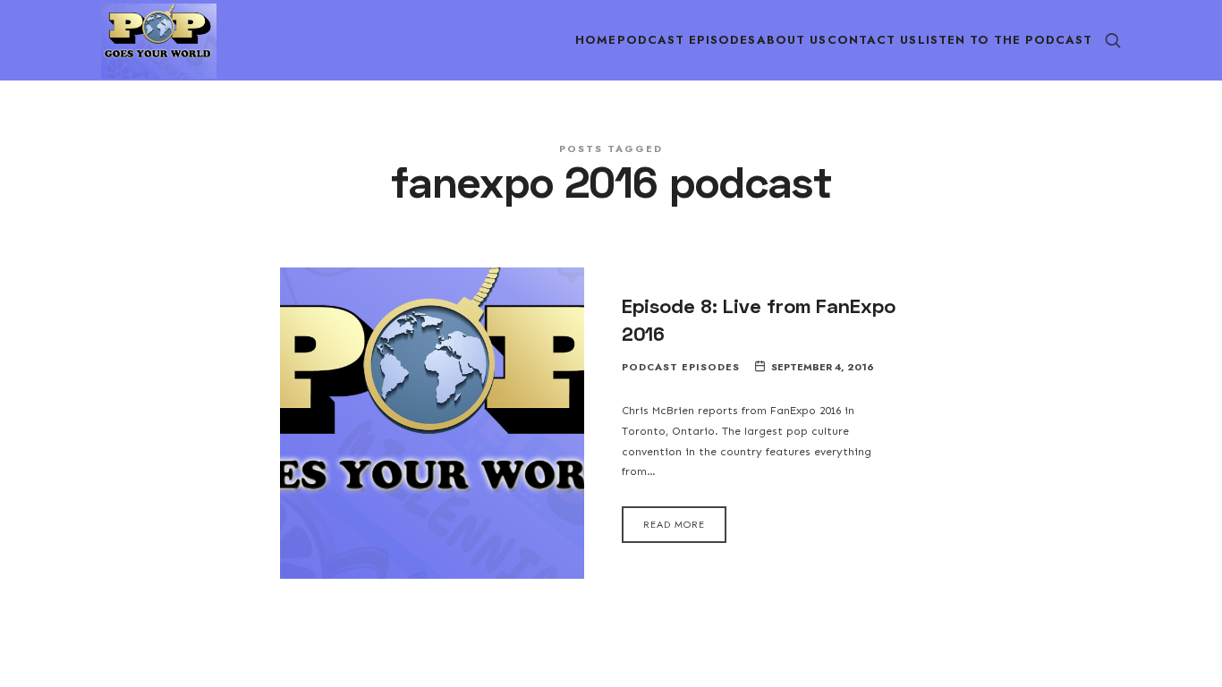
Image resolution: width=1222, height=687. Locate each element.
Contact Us (872, 39)
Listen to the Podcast (1005, 39)
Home (595, 39)
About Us (792, 39)
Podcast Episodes (686, 39)
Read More (674, 524)
